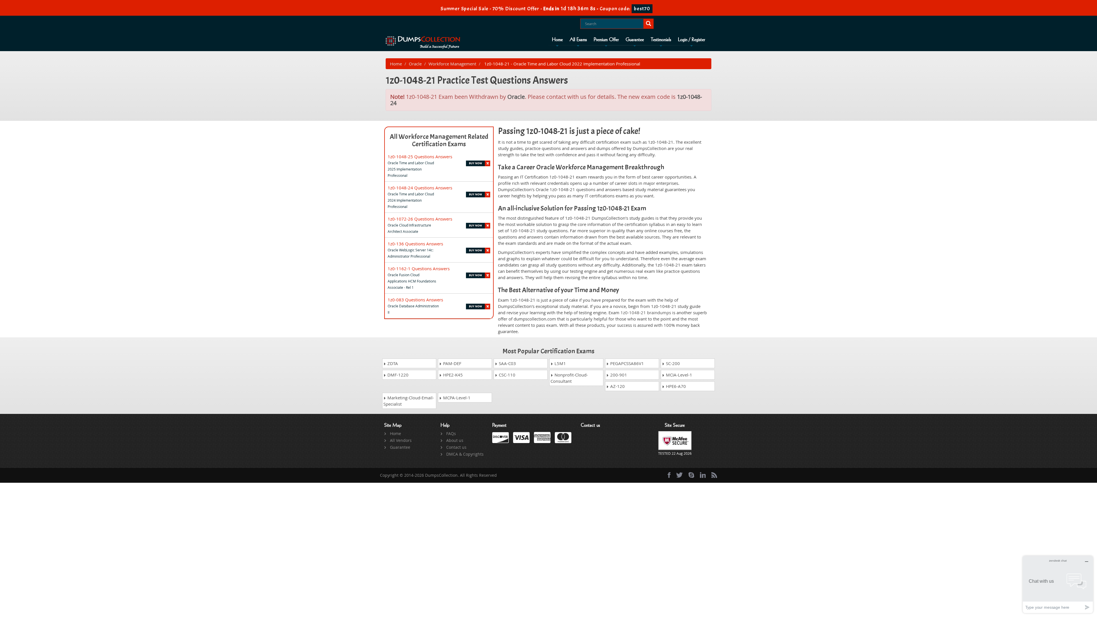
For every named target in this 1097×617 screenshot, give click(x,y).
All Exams (578, 39)
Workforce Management (452, 64)
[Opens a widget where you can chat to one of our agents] (1058, 584)
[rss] (714, 475)
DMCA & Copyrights (465, 454)
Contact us (456, 447)
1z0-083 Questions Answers (415, 300)
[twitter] (679, 475)
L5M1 (559, 363)
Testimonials (661, 39)
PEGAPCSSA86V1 (626, 363)
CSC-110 (506, 375)
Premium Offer (606, 39)
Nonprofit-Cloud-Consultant (569, 378)
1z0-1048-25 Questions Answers (420, 156)
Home (557, 39)
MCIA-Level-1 (678, 375)
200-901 (618, 375)
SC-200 (672, 363)
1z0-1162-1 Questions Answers (419, 268)
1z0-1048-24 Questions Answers (420, 188)
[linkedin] (703, 475)
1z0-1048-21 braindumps (645, 312)
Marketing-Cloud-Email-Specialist (408, 401)
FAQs (451, 433)
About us (454, 440)
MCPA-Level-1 (456, 397)
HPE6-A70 (675, 386)
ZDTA (392, 363)
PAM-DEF (451, 363)
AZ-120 (617, 386)
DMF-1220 (397, 375)
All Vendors (401, 440)
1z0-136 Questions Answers (415, 244)
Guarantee (635, 39)
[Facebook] (669, 475)
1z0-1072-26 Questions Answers (420, 219)
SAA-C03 (507, 363)
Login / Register (691, 39)
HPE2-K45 (452, 375)
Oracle (415, 64)
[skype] (691, 475)
